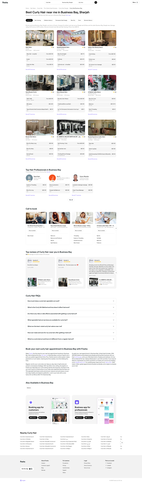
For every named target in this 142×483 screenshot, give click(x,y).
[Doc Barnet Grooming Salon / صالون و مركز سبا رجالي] (36, 228)
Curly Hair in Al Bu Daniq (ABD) (67, 443)
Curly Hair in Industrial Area (46, 436)
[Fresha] (5, 2)
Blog (42, 467)
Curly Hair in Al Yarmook (106, 439)
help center (108, 362)
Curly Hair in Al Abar (44, 439)
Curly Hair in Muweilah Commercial (48, 446)
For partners (65, 463)
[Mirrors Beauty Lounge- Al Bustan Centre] (82, 228)
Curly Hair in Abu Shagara (66, 446)
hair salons (44, 355)
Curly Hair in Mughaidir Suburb (27, 441)
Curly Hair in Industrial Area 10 (46, 443)
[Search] (96, 2)
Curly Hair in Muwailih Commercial (47, 441)
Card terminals (66, 467)
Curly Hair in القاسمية (86, 441)
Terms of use (87, 467)
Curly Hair (39, 8)
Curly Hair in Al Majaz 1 (65, 448)
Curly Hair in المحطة (105, 436)
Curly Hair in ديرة (64, 439)
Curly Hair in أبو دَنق (85, 443)
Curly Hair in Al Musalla (106, 448)
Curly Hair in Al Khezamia (26, 443)
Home (27, 8)
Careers (43, 463)
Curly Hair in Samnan (25, 446)
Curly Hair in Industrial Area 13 (27, 448)
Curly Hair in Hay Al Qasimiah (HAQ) (68, 441)
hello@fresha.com (80, 362)
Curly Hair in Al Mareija (106, 446)
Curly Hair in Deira (85, 436)
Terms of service (88, 465)
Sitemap (43, 470)
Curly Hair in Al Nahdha (106, 441)
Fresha (31, 353)
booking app (77, 357)
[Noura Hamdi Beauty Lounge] (59, 228)
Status (64, 472)
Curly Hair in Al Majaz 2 (86, 448)
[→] (116, 228)
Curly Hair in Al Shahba (25, 439)
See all (71, 199)
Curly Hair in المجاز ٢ (105, 443)
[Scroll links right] (122, 442)
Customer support (45, 465)
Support (64, 470)
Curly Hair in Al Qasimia (86, 439)
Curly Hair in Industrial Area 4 (67, 436)
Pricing (64, 465)
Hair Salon (33, 8)
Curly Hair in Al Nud (85, 446)
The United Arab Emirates (50, 8)
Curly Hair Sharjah (63, 8)
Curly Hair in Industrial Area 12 (27, 436)
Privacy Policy (87, 463)
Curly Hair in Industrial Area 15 (46, 448)
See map (68, 15)
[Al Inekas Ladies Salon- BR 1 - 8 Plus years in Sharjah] (105, 228)
